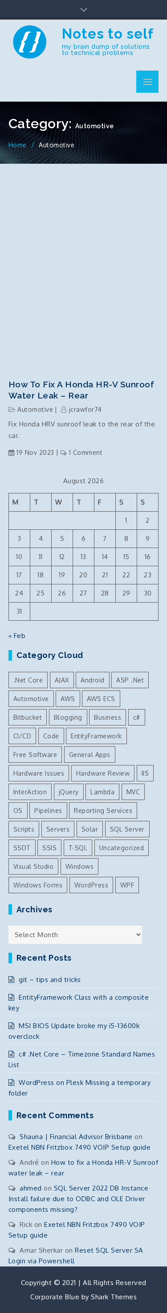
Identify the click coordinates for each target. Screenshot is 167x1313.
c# (136, 717)
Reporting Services (103, 810)
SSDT (22, 848)
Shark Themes (114, 1297)
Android (93, 680)
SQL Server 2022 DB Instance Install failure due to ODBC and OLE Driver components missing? (78, 1199)
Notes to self (108, 34)
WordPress (91, 885)
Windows (79, 866)
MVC (133, 792)
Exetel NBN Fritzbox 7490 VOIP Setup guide (79, 1147)
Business (107, 717)
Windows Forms (38, 885)
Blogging (68, 717)
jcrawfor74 (85, 409)
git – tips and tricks (50, 979)
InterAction (30, 792)
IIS (145, 773)
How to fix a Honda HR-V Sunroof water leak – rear (81, 389)
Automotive (35, 409)
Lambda (102, 792)
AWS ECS (101, 698)
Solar (89, 829)
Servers (58, 829)
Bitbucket (27, 717)
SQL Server (127, 829)
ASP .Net (130, 680)
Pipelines (48, 810)
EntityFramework (96, 736)
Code (51, 736)
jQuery (69, 792)
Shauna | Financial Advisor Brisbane (76, 1136)
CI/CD (22, 736)
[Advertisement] (83, 264)
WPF (127, 885)
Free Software (35, 754)
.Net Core (28, 680)
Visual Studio (33, 866)
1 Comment (85, 452)
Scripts (24, 829)
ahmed (31, 1188)
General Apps (89, 754)
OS (18, 810)
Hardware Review (103, 773)
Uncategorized (121, 848)
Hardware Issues (39, 773)
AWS (68, 698)
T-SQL (78, 848)
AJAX (62, 680)
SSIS (49, 848)
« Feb (17, 635)
